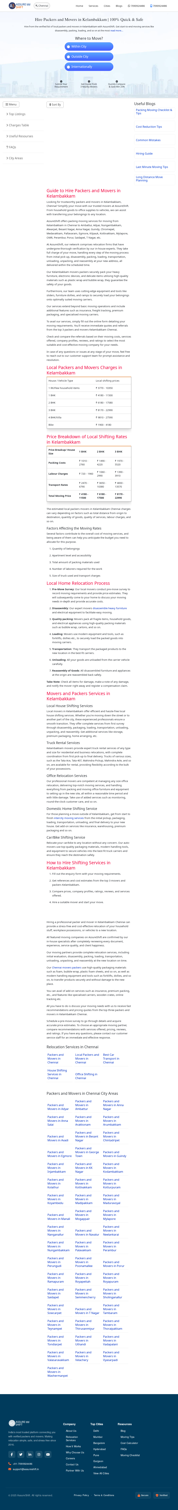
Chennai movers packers (66, 967)
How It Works (73, 1446)
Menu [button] (12, 104)
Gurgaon (98, 1461)
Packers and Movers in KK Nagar (83, 1168)
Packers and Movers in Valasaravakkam (58, 1356)
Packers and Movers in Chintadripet (111, 1136)
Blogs (119, 5)
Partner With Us (75, 1470)
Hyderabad (99, 1449)
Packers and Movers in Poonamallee (83, 1262)
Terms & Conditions (104, 1495)
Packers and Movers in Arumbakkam (112, 1120)
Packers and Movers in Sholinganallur (112, 1293)
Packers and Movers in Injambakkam (56, 1168)
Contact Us (72, 1464)
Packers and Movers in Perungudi (55, 1262)
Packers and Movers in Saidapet (55, 1293)
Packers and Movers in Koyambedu (55, 1199)
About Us (71, 1430)
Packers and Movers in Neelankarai (111, 1230)
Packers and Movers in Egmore (59, 1154)
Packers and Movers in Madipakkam (83, 1199)
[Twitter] (20, 1454)
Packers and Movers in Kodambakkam (113, 1168)
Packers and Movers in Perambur (111, 1246)
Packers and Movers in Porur (113, 1264)
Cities (107, 5)
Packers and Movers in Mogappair (83, 1215)
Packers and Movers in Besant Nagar (86, 1136)
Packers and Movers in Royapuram (111, 1277)
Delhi (96, 1430)
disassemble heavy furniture (110, 608)
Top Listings (16, 114)
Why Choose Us (75, 1452)
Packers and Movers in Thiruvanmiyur (85, 1325)
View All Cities (101, 1473)
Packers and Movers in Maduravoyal (111, 1199)
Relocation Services (72, 1438)
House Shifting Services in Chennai (57, 1074)
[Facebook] (11, 1454)
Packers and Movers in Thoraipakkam (112, 1325)
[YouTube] (47, 1454)
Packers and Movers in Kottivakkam (83, 1183)
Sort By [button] (56, 104)
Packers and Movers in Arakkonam (83, 1120)
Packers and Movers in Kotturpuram (111, 1183)
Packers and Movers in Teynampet (55, 1325)
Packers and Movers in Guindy (114, 1154)
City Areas (15, 158)
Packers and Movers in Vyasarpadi (111, 1356)
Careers (70, 1458)
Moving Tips (127, 1437)
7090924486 (137, 5)
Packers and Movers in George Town (87, 1152)
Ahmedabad (100, 1467)
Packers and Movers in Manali (58, 1217)
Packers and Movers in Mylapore (111, 1215)
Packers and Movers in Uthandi (83, 1340)
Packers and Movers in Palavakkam (83, 1246)
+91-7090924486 (22, 1463)
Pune (96, 1455)
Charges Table (18, 125)
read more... (116, 30)
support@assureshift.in (26, 1469)
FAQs (12, 147)
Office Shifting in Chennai (86, 1076)
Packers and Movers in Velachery (83, 1356)
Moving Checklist (130, 1455)
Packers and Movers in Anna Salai (57, 1120)
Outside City (79, 57)
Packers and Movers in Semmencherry (85, 1293)
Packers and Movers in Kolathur (55, 1183)
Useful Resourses (20, 136)
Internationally (81, 67)
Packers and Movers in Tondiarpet (55, 1340)
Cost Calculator (129, 1443)
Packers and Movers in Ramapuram (55, 1277)
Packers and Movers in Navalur (87, 1232)
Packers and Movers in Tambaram (111, 1309)
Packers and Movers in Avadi (57, 1138)
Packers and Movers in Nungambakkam (58, 1246)
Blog (123, 1430)
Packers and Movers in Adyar (58, 1107)
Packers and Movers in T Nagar (87, 1311)
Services (93, 5)
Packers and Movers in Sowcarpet (55, 1309)
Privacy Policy (81, 1495)
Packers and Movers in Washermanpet (57, 1372)
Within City (78, 46)
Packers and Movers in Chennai (55, 1058)
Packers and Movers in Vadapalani (111, 1340)
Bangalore (99, 1443)
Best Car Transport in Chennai (111, 1058)
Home (79, 5)
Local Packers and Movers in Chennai (87, 1058)
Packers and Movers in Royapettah (83, 1277)
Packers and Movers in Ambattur (83, 1105)
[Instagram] (38, 1454)
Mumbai (97, 1437)
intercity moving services (69, 818)
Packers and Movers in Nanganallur (55, 1230)
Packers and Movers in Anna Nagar (113, 1105)
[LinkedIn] (29, 1454)
